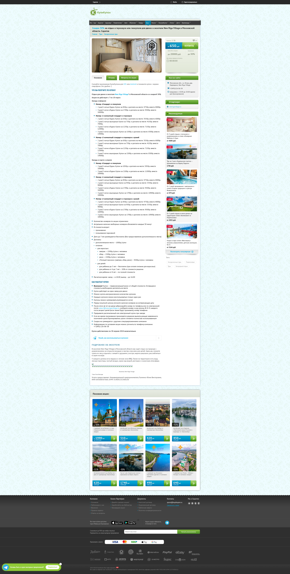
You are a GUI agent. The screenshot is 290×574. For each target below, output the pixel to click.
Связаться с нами (173, 505)
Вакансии (94, 508)
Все (91, 23)
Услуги (154, 23)
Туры (148, 23)
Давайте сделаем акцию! (120, 502)
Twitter (195, 503)
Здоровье (108, 23)
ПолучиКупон (163, 23)
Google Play (130, 523)
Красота (101, 23)
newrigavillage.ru (175, 107)
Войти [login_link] (175, 2)
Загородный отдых (182, 266)
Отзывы (112, 78)
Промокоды (186, 23)
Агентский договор (145, 502)
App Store (117, 523)
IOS (125, 84)
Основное (98, 78)
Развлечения (118, 23)
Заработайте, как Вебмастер (122, 505)
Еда (95, 23)
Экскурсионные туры (174, 262)
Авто (126, 23)
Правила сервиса (97, 510)
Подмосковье (190, 262)
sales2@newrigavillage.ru (109, 308)
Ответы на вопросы (98, 513)
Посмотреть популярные (180, 251)
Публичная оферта (145, 508)
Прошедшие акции (118, 508)
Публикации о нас (97, 505)
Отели (172, 23)
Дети (178, 23)
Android (133, 84)
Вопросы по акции (128, 78)
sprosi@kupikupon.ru (174, 502)
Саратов (95, 2)
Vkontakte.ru (192, 503)
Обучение (133, 23)
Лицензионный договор (147, 505)
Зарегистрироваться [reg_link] (190, 2)
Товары (142, 23)
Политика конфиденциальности (150, 510)
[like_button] (194, 41)
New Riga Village (121, 94)
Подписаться (52, 567)
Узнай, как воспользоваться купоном (113, 338)
